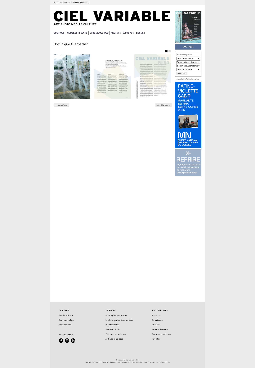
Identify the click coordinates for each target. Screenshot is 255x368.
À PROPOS (128, 32)
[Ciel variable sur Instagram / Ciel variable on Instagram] (67, 342)
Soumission (157, 320)
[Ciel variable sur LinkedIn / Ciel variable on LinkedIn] (73, 342)
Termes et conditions (161, 334)
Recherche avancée (192, 79)
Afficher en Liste (170, 51)
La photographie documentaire (119, 320)
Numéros (65, 2)
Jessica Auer (61, 105)
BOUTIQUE (59, 32)
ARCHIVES (116, 32)
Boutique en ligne (67, 320)
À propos (156, 315)
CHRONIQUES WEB (99, 32)
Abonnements (65, 324)
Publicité (156, 324)
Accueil (56, 2)
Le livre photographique (116, 315)
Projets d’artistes (113, 324)
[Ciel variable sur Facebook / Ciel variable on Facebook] (61, 342)
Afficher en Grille (166, 51)
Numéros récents (66, 315)
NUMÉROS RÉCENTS (77, 32)
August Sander (163, 105)
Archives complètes (114, 338)
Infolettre (156, 338)
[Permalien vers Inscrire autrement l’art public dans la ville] (152, 76)
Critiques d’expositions (116, 334)
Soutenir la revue (160, 329)
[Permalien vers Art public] (112, 76)
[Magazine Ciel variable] (113, 26)
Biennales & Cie (113, 329)
